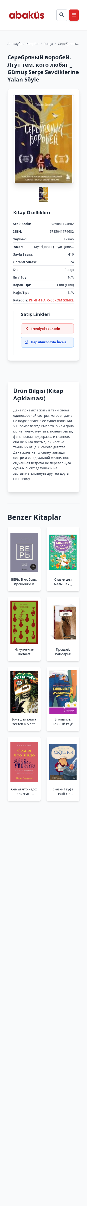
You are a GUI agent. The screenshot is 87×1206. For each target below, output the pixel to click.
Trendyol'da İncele (45, 328)
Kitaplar (32, 43)
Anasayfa (14, 43)
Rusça (48, 43)
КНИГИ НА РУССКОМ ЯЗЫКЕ (51, 300)
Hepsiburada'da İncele (48, 342)
